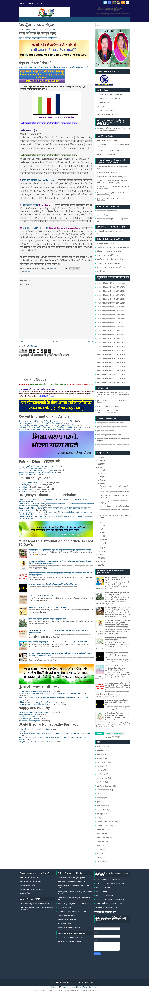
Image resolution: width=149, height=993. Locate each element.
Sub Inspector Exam (104, 826)
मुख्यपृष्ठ (55, 341)
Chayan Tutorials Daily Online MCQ (110, 98)
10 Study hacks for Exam (28, 483)
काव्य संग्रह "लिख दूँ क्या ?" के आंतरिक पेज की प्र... (115, 506)
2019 (100, 558)
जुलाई (102, 522)
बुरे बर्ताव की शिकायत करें (105, 912)
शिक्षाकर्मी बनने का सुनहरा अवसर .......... (30, 468)
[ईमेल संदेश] (66, 268)
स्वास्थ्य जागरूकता (102, 810)
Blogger (109, 737)
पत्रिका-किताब (101, 829)
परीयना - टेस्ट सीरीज (103, 838)
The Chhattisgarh (81, 990)
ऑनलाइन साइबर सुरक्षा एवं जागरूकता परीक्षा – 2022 (112, 267)
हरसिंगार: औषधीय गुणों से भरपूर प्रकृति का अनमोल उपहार (35, 729)
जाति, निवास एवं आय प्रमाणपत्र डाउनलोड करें (71, 881)
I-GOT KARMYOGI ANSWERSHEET (43, 596)
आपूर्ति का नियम (30, 205)
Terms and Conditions (68, 987)
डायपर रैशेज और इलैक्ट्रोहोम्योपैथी (29, 719)
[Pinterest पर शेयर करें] (79, 268)
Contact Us (93, 987)
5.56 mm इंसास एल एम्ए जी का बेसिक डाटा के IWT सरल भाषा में (38, 704)
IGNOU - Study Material (104, 895)
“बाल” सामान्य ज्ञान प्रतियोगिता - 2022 (108, 255)
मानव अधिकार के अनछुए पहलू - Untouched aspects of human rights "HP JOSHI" (58, 642)
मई (101, 529)
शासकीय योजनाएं (102, 774)
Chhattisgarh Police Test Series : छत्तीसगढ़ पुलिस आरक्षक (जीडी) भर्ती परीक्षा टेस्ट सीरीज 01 (115, 668)
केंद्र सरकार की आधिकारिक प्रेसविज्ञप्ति (69, 942)
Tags (108, 733)
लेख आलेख (100, 766)
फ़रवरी (102, 539)
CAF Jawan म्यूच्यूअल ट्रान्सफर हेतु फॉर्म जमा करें (35, 903)
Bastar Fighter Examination (107, 822)
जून (101, 526)
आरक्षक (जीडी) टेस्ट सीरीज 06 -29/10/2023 (111, 303)
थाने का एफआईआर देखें (64, 908)
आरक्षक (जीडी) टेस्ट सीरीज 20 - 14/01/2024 (111, 358)
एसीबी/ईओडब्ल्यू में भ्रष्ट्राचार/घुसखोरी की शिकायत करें (73, 904)
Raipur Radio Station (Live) (107, 140)
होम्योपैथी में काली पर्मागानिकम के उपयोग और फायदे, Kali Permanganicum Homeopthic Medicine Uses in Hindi (54, 733)
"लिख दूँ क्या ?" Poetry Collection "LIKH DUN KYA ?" (48, 607)
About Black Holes (25, 489)
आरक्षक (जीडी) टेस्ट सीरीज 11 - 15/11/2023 (111, 323)
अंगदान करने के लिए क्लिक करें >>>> (108, 407)
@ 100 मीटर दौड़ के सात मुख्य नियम (108, 173)
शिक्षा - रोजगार (101, 806)
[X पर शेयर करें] (74, 268)
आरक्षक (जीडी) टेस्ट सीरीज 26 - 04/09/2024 (111, 382)
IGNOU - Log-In (101, 891)
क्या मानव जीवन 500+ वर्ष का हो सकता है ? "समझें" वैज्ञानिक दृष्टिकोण (39, 423)
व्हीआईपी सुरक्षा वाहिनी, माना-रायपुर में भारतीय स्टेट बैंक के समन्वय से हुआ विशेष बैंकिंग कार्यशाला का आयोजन (50, 427)
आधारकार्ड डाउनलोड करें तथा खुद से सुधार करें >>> (73, 877)
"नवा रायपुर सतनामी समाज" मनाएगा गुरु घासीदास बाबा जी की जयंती (38, 466)
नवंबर (102, 473)
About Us (55, 987)
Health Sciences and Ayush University (110, 883)
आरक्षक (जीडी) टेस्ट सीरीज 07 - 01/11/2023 (111, 307)
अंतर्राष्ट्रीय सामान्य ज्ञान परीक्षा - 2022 (108, 243)
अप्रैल (102, 532)
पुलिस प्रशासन (101, 746)
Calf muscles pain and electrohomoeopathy (34, 712)
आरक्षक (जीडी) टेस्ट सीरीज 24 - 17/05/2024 (111, 374)
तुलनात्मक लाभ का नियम (36, 227)
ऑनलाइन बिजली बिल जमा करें (66, 916)
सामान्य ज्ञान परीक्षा (102, 778)
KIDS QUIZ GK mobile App (106, 114)
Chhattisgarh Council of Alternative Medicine (101, 990)
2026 (100, 457)
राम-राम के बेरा (101, 841)
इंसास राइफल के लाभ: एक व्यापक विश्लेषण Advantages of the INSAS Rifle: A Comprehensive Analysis (52, 693)
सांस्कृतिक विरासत (102, 861)
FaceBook (21, 3)
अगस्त (102, 484)
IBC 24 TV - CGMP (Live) (106, 154)
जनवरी (102, 543)
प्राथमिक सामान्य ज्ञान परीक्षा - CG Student (110, 259)
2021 (100, 551)
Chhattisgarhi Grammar (105, 110)
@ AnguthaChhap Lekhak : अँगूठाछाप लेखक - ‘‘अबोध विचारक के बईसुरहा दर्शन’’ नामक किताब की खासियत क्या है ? (54, 67)
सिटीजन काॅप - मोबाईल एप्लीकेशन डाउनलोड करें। (72, 912)
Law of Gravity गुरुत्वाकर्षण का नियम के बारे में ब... (115, 492)
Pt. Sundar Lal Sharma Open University (110, 899)
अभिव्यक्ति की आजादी (103, 790)
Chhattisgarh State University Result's (110, 903)
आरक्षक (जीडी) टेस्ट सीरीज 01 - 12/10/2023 (111, 283)
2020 (100, 555)
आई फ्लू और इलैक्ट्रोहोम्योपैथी (27, 714)
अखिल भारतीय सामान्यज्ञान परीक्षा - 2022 (109, 251)
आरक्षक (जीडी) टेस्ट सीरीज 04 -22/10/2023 (111, 295)
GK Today (100, 106)
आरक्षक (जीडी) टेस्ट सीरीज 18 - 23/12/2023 (111, 350)
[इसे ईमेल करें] (70, 268)
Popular (99, 733)
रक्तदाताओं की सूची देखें (104, 215)
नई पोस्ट (21, 341)
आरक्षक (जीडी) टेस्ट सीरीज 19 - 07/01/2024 (111, 354)
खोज (98, 818)
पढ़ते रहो (27, 272)
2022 (100, 548)
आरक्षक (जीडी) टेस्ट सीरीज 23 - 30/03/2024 (111, 370)
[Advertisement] (74, 959)
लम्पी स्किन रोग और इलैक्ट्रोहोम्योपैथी (29, 721)
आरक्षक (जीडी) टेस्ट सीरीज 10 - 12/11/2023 (111, 319)
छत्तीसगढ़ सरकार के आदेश (27, 885)
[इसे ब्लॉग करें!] (72, 268)
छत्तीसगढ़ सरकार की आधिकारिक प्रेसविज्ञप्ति (70, 938)
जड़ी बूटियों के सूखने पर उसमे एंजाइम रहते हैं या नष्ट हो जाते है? (37, 742)
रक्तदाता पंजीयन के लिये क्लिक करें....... (108, 211)
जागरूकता (100, 758)
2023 (100, 467)
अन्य (98, 794)
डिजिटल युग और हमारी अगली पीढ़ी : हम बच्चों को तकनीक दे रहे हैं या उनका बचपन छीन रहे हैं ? (46, 421)
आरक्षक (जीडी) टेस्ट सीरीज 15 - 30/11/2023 (111, 339)
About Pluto (23, 487)
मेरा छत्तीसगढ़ (100, 750)
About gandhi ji (24, 491)
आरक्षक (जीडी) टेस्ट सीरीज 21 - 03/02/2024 (111, 362)
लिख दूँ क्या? (100, 782)
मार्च (101, 536)
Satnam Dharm (45, 990)
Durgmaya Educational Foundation (109, 95)
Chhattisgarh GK (103, 102)
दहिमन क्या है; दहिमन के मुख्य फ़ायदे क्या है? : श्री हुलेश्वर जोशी (47, 619)
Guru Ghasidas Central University (108, 879)
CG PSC (100, 849)
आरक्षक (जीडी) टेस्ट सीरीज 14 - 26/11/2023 (111, 335)
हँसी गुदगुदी (100, 814)
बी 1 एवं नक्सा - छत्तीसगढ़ (65, 923)
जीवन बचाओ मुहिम (102, 845)
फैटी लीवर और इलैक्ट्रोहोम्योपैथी (28, 717)
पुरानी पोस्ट (90, 341)
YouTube (39, 3)
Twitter (30, 3)
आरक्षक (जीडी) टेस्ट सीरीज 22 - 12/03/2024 (111, 366)
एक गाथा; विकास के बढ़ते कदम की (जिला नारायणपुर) (112, 427)
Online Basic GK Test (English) (108, 263)
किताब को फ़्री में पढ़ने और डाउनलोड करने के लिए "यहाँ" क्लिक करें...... (39, 38)
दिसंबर (102, 470)
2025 (100, 461)
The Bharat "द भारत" (73, 982)
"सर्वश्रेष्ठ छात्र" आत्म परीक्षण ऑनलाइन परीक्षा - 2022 (113, 247)
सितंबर (102, 480)
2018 (100, 561)
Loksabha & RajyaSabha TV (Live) (109, 150)
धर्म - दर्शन (100, 770)
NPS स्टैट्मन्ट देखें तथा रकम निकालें (30, 881)
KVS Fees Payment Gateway (106, 907)
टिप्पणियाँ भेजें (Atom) (32, 346)
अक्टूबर (102, 477)
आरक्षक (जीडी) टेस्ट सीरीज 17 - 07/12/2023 (111, 347)
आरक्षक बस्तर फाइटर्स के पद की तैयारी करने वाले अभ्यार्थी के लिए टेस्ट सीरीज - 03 (116, 655)
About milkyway (24, 485)
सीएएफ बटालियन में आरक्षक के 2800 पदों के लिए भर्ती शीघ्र (36, 472)
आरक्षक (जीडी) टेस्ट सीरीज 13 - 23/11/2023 (111, 331)
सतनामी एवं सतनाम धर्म (70, 990)
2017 (100, 565)
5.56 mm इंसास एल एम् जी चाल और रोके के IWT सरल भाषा (36, 702)
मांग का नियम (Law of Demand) (39, 180)
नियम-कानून (100, 798)
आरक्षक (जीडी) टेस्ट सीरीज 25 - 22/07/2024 (111, 378)
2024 (100, 464)
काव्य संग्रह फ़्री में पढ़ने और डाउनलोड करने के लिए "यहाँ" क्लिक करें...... (40, 30)
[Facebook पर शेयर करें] (77, 268)
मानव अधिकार (101, 833)
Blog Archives (118, 733)
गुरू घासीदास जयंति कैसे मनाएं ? (28, 474)
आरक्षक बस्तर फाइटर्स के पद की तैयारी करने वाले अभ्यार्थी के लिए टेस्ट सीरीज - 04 (52, 584)
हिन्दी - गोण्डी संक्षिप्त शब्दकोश (105, 431)
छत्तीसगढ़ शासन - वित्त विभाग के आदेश (31, 889)
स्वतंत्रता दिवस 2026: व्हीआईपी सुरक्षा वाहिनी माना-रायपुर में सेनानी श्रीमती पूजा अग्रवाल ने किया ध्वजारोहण (50, 429)
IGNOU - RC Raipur (103, 887)
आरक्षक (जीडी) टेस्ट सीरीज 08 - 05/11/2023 (111, 311)
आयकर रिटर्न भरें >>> (26, 893)
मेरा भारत (99, 754)
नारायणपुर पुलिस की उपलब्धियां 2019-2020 (110, 423)
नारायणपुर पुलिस (101, 762)
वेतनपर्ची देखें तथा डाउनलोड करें (29, 877)
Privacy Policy (82, 987)
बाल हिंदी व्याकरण (102, 271)
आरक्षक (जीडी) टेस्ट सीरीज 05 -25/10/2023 (111, 299)
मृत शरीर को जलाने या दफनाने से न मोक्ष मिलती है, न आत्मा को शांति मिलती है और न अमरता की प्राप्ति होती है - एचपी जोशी (113, 395)
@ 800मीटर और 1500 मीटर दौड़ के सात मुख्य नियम (112, 176)
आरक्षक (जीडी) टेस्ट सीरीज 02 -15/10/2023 (111, 287)
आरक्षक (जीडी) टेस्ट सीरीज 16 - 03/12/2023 (111, 343)
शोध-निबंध (100, 857)
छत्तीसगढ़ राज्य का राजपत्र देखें (67, 919)
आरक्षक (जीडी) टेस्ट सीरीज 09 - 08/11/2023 (111, 315)
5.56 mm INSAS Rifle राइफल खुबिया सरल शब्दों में (34, 691)
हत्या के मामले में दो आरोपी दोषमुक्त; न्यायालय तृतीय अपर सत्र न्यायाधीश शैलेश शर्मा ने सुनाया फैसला (47, 425)
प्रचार (98, 802)
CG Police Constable (104, 786)
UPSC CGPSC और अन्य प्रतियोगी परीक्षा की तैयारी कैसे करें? (37, 470)
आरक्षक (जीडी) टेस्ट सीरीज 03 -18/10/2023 (111, 291)
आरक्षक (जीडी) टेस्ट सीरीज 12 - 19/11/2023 (111, 327)
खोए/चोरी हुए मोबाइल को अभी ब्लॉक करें (69, 927)
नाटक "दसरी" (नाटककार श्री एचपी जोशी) (109, 435)
